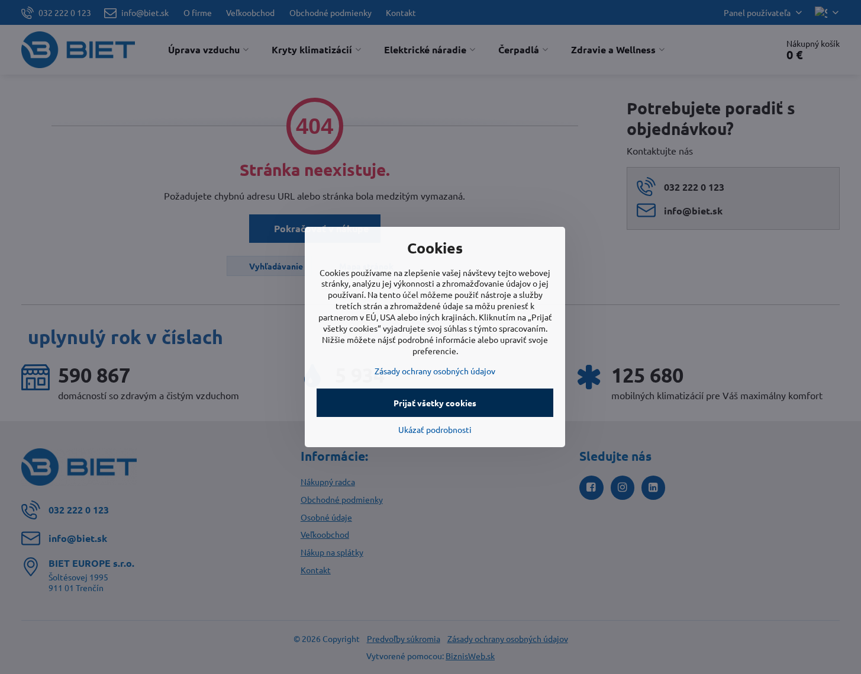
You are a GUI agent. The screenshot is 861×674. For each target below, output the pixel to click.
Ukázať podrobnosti (435, 429)
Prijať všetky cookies (435, 402)
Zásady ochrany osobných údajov (435, 370)
